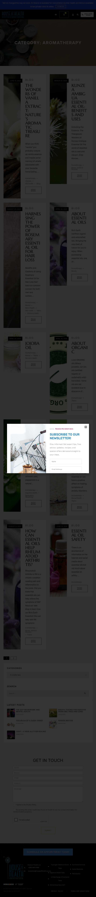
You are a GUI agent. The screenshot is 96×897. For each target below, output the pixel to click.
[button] (86, 427)
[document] (48, 448)
